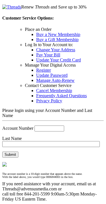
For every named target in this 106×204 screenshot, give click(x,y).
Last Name (12, 138)
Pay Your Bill (48, 54)
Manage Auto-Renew (55, 80)
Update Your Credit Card (58, 60)
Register (43, 70)
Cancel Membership (54, 90)
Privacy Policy (49, 100)
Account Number (17, 128)
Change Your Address (55, 49)
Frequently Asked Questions (61, 95)
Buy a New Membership (58, 34)
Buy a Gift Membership (57, 39)
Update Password (52, 75)
